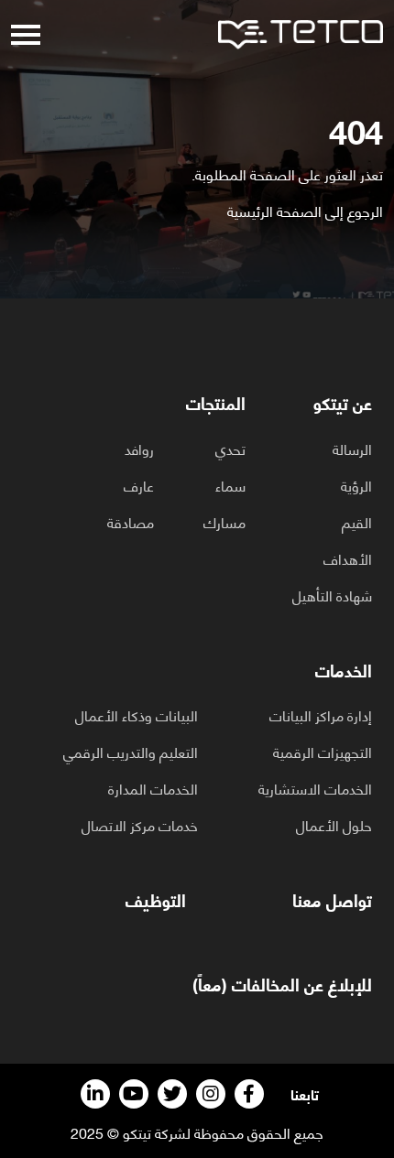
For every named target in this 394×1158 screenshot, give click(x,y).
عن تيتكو (342, 403)
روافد (139, 449)
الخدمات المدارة (153, 788)
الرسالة (352, 449)
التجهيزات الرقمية (322, 752)
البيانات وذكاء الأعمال (136, 715)
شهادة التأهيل (332, 595)
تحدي (230, 449)
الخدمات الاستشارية (315, 788)
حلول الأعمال (334, 825)
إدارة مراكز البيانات (320, 715)
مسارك (224, 522)
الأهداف (347, 558)
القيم (357, 522)
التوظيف (156, 900)
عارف (139, 485)
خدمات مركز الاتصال (140, 825)
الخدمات (343, 670)
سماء (230, 485)
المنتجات (216, 403)
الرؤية (356, 485)
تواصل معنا (332, 900)
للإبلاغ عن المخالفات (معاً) (282, 984)
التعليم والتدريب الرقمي (130, 752)
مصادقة (130, 522)
